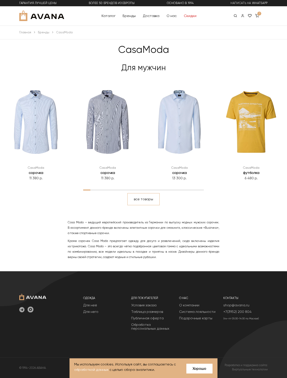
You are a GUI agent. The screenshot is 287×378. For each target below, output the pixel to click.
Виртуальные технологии (250, 369)
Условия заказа (144, 305)
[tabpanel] (36, 129)
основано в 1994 (180, 3)
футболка (251, 173)
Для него (90, 312)
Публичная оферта (147, 318)
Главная (25, 32)
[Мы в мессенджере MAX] (30, 310)
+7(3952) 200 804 (237, 312)
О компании (189, 305)
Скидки (190, 15)
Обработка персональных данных (150, 326)
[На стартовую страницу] (32, 296)
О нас (172, 15)
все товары (143, 199)
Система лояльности (197, 312)
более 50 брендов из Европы (112, 3)
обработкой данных (91, 369)
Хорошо (199, 368)
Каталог (108, 15)
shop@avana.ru (236, 305)
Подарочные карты (195, 318)
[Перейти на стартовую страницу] (41, 16)
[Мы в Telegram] (21, 310)
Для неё (90, 305)
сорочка (36, 173)
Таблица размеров (147, 312)
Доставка (151, 15)
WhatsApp (260, 3)
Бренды (129, 15)
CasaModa (36, 167)
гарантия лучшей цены (38, 3)
